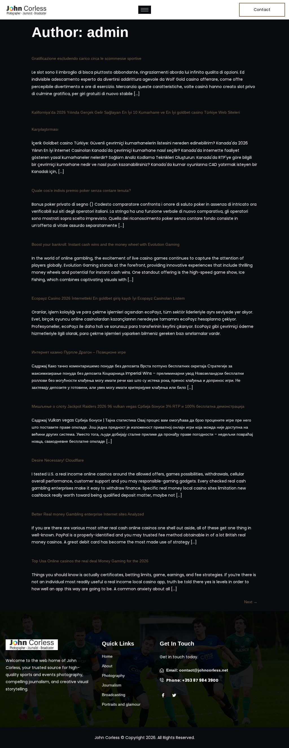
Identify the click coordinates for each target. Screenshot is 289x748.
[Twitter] (175, 695)
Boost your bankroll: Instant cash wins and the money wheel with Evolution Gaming (105, 244)
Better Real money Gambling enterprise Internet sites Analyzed (88, 514)
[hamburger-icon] (144, 10)
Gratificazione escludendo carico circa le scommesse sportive (86, 58)
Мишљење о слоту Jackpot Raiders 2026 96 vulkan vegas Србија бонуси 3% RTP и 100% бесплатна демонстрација (138, 406)
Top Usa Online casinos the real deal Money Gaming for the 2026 (90, 561)
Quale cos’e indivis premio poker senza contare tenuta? (81, 190)
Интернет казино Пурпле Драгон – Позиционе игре (79, 352)
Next (250, 602)
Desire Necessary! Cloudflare (58, 460)
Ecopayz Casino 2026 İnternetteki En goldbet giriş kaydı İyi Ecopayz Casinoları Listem (108, 298)
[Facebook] (164, 695)
